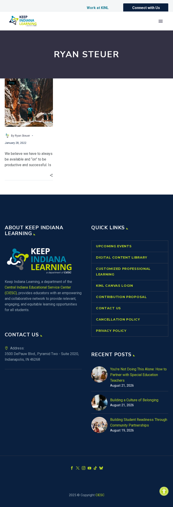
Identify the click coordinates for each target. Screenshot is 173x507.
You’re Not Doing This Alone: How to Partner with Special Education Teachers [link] (138, 375)
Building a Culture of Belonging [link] (134, 400)
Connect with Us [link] (146, 8)
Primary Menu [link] (161, 21)
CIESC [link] (100, 495)
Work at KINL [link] (98, 8)
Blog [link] (11, 82)
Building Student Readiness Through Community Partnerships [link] (138, 422)
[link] (163, 491)
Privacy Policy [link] (111, 331)
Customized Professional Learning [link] (123, 271)
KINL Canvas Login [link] (114, 286)
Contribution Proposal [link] (121, 297)
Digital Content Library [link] (121, 257)
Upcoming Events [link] (114, 246)
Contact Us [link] (108, 308)
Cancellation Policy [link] (118, 319)
